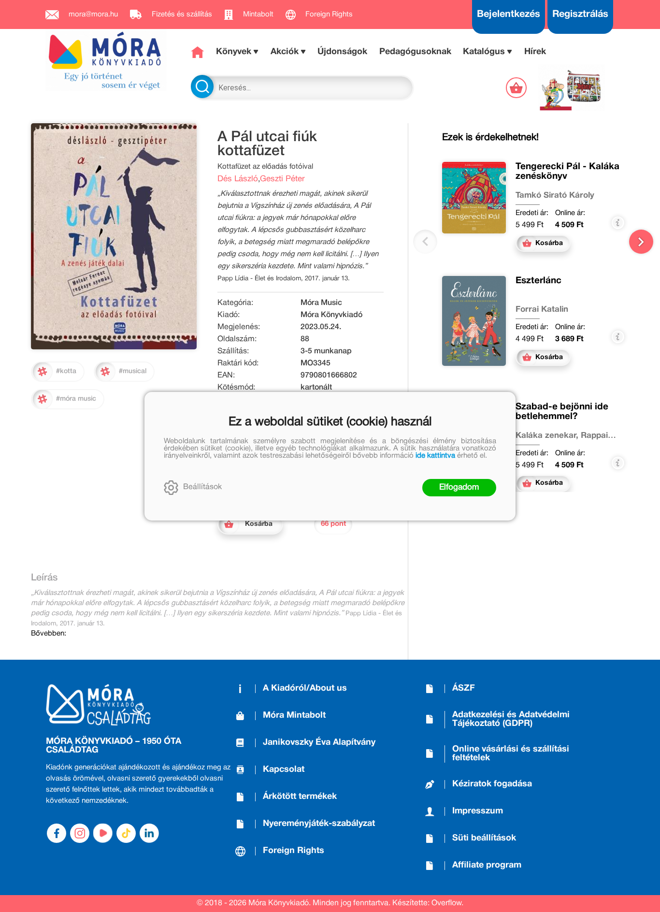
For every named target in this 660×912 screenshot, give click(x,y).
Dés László (237, 179)
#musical (132, 371)
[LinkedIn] (149, 833)
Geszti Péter (282, 179)
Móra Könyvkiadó (331, 315)
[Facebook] (56, 833)
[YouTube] (103, 833)
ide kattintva (435, 455)
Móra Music (321, 303)
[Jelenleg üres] (517, 87)
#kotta (66, 371)
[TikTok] (126, 833)
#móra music (76, 399)
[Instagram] (79, 833)
